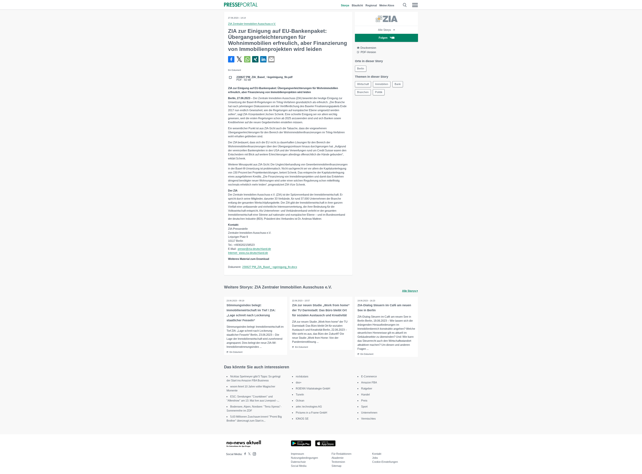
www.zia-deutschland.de (253, 252)
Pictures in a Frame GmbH (311, 412)
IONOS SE (302, 418)
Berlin (360, 68)
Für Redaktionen (341, 453)
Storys (345, 5)
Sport (364, 406)
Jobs (375, 457)
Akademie (338, 457)
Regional (371, 5)
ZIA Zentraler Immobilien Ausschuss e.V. (252, 23)
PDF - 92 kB (264, 78)
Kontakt (376, 453)
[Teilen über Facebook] (231, 59)
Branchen (363, 92)
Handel (365, 394)
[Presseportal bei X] (248, 454)
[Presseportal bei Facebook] (244, 454)
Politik (378, 92)
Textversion (338, 461)
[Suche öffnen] (405, 5)
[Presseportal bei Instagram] (253, 453)
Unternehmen (369, 412)
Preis (364, 400)
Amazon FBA (369, 382)
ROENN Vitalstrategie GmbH (313, 388)
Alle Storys (385, 29)
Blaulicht (357, 5)
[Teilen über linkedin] (263, 59)
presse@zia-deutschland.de (254, 248)
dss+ (298, 382)
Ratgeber (366, 388)
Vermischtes (368, 418)
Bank (398, 84)
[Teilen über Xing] (255, 59)
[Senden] (271, 59)
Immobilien (381, 84)
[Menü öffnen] (415, 5)
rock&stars (302, 376)
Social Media (298, 465)
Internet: (233, 252)
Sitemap (336, 465)
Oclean (300, 400)
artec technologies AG (309, 406)
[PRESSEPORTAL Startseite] (240, 5)
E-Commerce (369, 376)
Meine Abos (386, 5)
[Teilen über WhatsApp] (247, 59)
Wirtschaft (363, 84)
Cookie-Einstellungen (385, 461)
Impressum (297, 453)
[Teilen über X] (239, 59)
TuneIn (300, 394)
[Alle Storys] (386, 22)
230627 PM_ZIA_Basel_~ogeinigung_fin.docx (269, 267)
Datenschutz (298, 461)
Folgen (383, 37)
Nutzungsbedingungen (304, 457)
